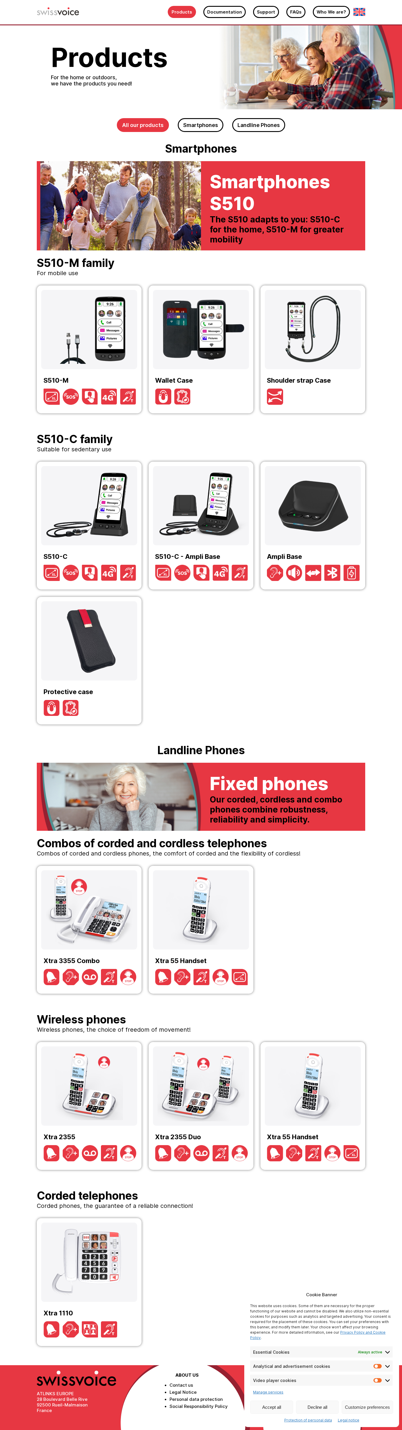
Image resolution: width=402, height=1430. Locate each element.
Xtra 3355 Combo (89, 930)
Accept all (271, 1407)
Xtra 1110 (89, 1282)
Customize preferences (367, 1407)
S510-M (89, 349)
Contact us (181, 1385)
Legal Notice (183, 1392)
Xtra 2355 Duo (201, 1106)
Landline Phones (258, 125)
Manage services (268, 1392)
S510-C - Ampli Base (201, 525)
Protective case (89, 660)
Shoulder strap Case (312, 349)
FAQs (296, 12)
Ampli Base (312, 525)
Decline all (317, 1407)
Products (182, 12)
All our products (143, 125)
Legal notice (348, 1420)
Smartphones (200, 125)
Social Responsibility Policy (199, 1406)
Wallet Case (201, 349)
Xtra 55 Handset (201, 930)
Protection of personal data (308, 1420)
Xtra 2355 (89, 1106)
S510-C (89, 525)
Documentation (224, 12)
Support (266, 12)
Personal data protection (196, 1399)
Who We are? (331, 12)
